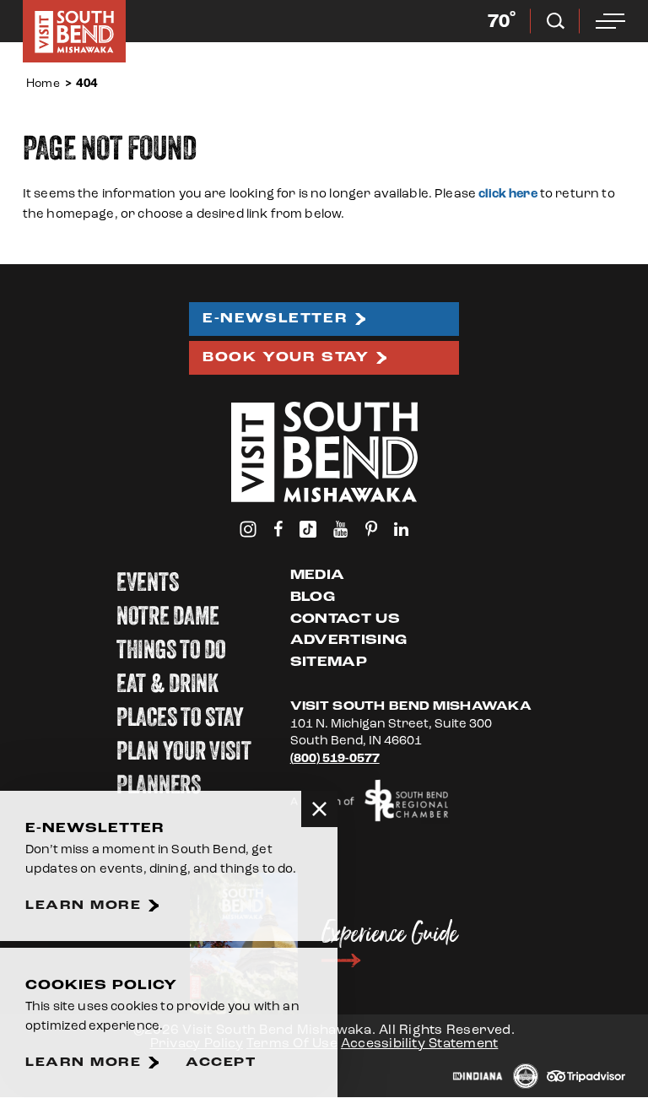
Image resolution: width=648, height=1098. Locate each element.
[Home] (74, 31)
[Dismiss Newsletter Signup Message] (319, 809)
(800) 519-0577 (335, 758)
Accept (221, 1062)
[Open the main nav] (610, 21)
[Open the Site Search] (555, 21)
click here (507, 194)
